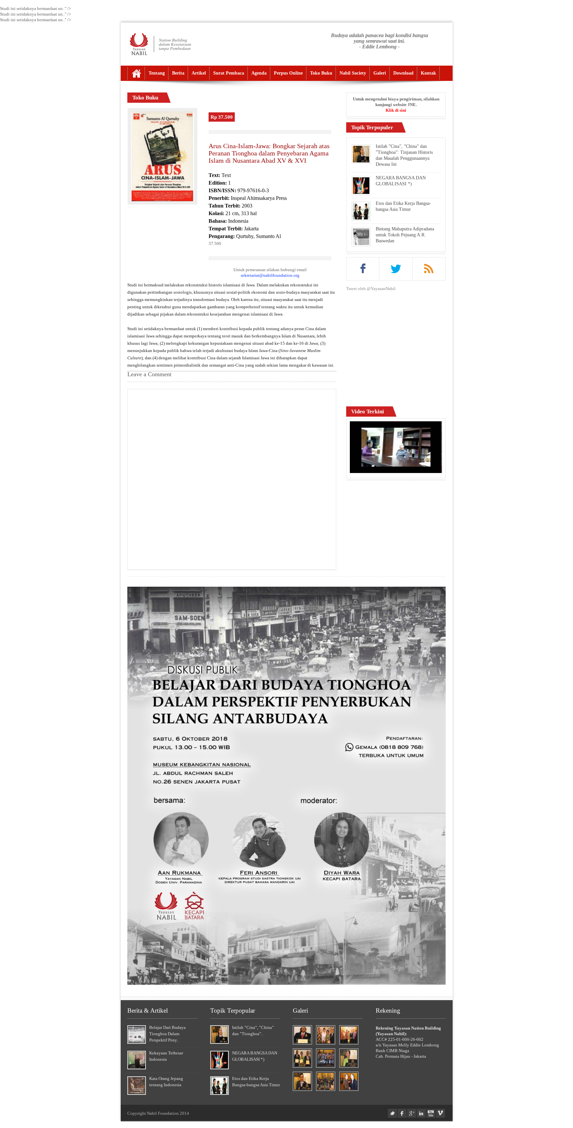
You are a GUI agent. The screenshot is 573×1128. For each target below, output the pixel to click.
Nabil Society (353, 73)
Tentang (157, 73)
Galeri (379, 73)
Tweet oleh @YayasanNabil (371, 288)
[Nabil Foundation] (159, 44)
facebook (402, 1113)
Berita (178, 73)
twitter (392, 1113)
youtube (430, 1113)
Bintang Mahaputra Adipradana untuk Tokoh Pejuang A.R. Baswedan (405, 234)
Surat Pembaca (228, 73)
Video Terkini (367, 411)
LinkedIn (421, 1113)
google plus (411, 1113)
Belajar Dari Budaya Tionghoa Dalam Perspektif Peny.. (167, 1033)
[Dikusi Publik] (286, 983)
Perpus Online (288, 73)
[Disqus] (231, 479)
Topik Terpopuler (372, 127)
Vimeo (440, 1113)
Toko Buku (321, 73)
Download (403, 73)
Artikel (199, 73)
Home (136, 73)
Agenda (259, 73)
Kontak (428, 73)
